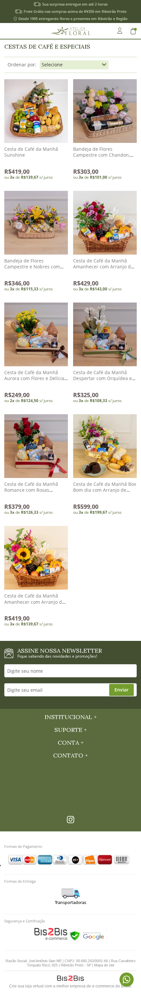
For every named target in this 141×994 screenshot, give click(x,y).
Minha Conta (119, 30)
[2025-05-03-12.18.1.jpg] (36, 223)
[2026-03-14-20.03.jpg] (105, 334)
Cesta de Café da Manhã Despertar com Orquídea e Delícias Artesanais (102, 378)
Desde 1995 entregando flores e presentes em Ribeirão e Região (73, 18)
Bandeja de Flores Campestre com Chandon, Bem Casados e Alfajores (101, 155)
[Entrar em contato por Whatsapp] (126, 979)
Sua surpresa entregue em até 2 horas (75, 4)
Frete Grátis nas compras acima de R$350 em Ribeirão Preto (75, 11)
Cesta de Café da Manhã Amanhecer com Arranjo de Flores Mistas (34, 602)
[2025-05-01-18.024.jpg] (105, 111)
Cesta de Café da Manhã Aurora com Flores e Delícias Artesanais (35, 378)
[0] (133, 31)
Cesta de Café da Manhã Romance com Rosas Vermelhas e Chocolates (31, 490)
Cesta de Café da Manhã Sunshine (31, 152)
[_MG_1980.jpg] (36, 111)
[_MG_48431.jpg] (36, 558)
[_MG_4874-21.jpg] (105, 446)
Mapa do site (104, 965)
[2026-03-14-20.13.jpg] (36, 334)
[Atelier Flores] (70, 31)
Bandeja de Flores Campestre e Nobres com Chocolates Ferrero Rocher (33, 267)
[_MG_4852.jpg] (105, 223)
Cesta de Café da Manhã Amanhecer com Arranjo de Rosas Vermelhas (103, 267)
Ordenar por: (22, 64)
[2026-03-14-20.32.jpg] (36, 446)
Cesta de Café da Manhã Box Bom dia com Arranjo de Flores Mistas (104, 490)
